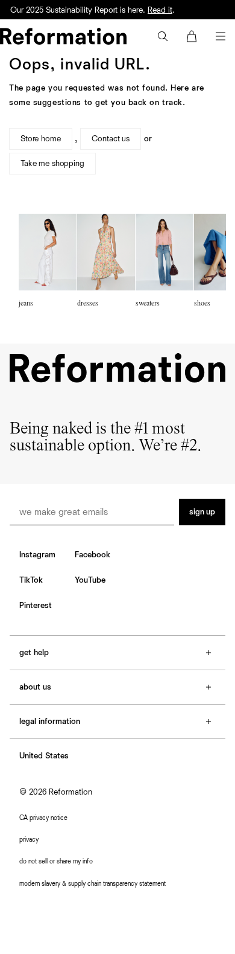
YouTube (90, 580)
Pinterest (35, 605)
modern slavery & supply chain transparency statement (92, 883)
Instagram (37, 555)
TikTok (31, 580)
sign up (202, 512)
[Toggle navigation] (220, 36)
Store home (40, 139)
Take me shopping (52, 163)
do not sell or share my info (56, 861)
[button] (162, 36)
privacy (29, 839)
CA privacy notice (43, 818)
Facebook (92, 555)
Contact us (111, 139)
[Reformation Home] (63, 36)
